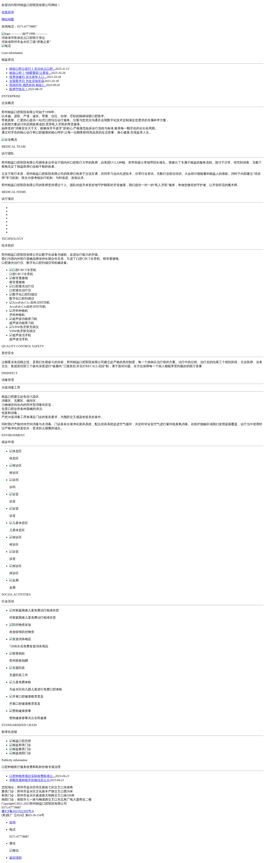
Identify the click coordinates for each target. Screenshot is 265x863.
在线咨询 (8, 12)
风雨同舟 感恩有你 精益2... (27, 85)
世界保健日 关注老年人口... (28, 77)
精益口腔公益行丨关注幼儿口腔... (32, 68)
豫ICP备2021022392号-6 (18, 811)
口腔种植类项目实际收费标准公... (32, 776)
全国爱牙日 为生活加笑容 (26, 81)
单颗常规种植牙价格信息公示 (29, 780)
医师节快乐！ (18, 89)
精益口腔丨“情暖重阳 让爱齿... (30, 72)
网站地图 (8, 19)
